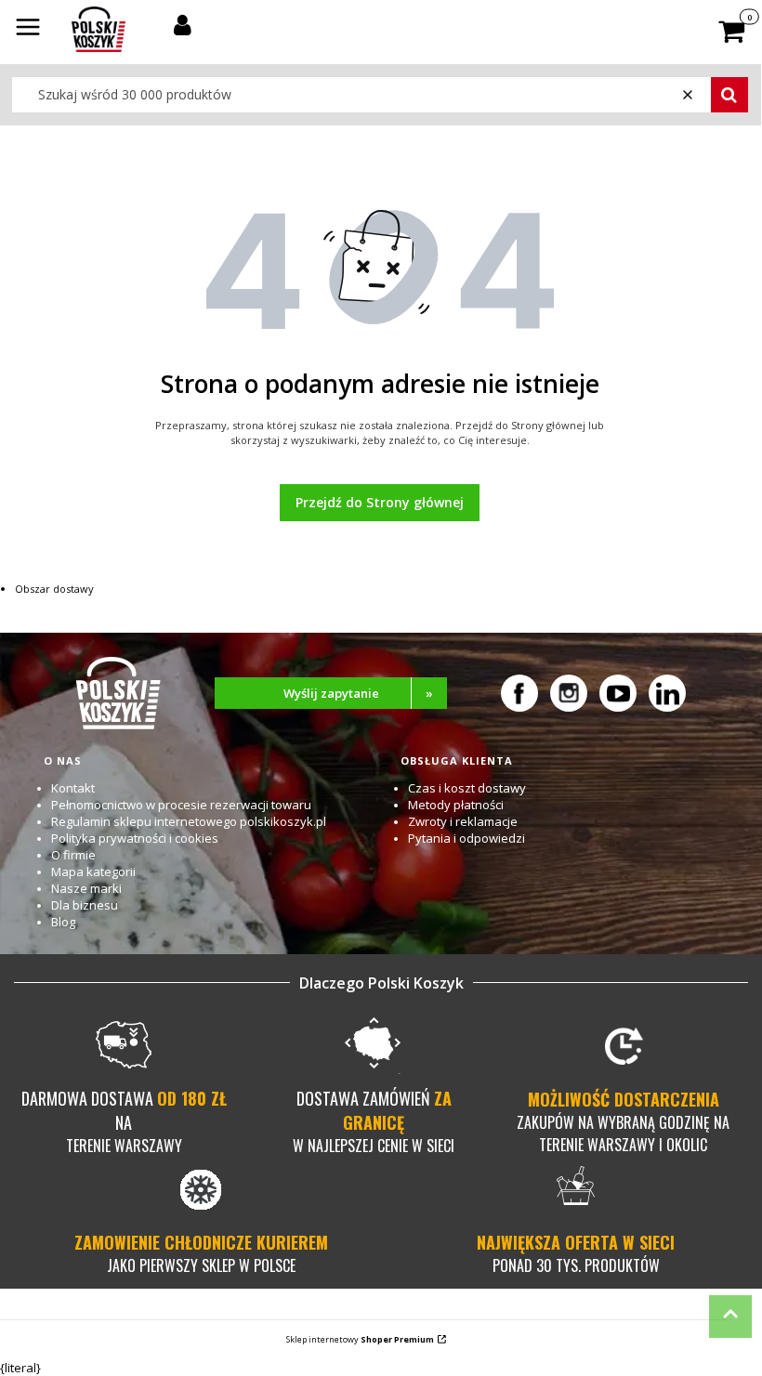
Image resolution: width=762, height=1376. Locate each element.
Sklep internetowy (360, 1339)
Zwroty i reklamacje (463, 821)
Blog (63, 921)
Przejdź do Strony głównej (380, 502)
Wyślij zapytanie (358, 693)
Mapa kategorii (93, 871)
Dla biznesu (84, 905)
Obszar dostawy (54, 589)
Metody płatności (456, 804)
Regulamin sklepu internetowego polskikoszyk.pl (188, 821)
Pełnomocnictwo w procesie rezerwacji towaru (181, 804)
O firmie (73, 854)
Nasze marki (86, 888)
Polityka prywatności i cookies (134, 838)
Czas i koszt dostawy (467, 788)
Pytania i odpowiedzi (466, 838)
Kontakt (73, 788)
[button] (28, 29)
